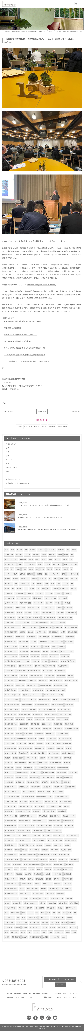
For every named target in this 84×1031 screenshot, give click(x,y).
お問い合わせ (69, 705)
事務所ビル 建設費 (10, 748)
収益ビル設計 (50, 893)
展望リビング (59, 932)
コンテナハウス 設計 (71, 627)
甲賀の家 (29, 719)
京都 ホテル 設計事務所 (60, 700)
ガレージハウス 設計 (65, 714)
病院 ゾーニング (10, 772)
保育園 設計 (66, 782)
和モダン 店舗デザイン (68, 661)
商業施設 (34, 579)
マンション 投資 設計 (29, 792)
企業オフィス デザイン (25, 806)
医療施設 (17, 927)
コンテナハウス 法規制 (22, 622)
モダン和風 (8, 927)
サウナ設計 (29, 593)
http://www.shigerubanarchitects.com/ (41, 284)
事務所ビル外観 (9, 598)
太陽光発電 (45, 922)
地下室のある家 (37, 714)
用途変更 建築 (24, 656)
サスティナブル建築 (11, 574)
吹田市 (74, 932)
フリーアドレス (43, 918)
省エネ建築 (8, 850)
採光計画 (23, 869)
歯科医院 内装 (20, 685)
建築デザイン (58, 879)
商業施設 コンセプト (69, 816)
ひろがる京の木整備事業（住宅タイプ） (19, 341)
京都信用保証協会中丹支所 (28, 855)
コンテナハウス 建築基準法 (40, 622)
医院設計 (66, 806)
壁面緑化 (69, 918)
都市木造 (73, 588)
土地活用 (31, 743)
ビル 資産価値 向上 (38, 830)
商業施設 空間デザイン (39, 821)
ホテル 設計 (60, 613)
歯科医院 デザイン (32, 685)
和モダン (19, 588)
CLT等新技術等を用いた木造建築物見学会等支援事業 (24, 354)
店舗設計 (65, 569)
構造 (64, 913)
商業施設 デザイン (55, 816)
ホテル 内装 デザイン (48, 613)
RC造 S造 (68, 748)
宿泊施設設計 (9, 608)
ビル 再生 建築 (9, 830)
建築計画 (42, 758)
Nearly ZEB (48, 845)
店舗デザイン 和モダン (25, 666)
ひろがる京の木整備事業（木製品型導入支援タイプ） (25, 348)
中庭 (18, 918)
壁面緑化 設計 (9, 840)
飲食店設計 (19, 874)
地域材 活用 (67, 763)
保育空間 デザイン (59, 787)
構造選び (62, 647)
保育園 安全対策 (23, 787)
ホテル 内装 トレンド (36, 676)
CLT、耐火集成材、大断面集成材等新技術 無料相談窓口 (26, 361)
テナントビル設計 (38, 893)
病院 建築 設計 (50, 768)
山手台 (50, 932)
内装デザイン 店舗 (62, 719)
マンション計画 (21, 743)
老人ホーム (8, 584)
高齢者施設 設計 (31, 637)
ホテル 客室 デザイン (33, 618)
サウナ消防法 (39, 593)
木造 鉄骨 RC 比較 (46, 627)
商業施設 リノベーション (12, 835)
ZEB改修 (19, 613)
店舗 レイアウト (47, 724)
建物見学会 (19, 555)
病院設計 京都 (73, 772)
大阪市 (31, 559)
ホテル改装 (33, 898)
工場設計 (60, 908)
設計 (50, 579)
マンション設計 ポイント (12, 792)
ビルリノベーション (33, 608)
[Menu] (80, 3)
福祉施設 (64, 922)
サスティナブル (34, 922)
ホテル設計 (66, 603)
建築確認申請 (67, 743)
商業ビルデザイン (25, 893)
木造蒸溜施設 (17, 864)
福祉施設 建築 (20, 637)
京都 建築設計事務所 (11, 632)
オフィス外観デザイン (23, 598)
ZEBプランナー (58, 845)
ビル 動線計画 (58, 729)
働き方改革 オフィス (36, 802)
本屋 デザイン (39, 734)
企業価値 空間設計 (70, 840)
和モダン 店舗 (68, 879)
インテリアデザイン (65, 889)
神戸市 (37, 559)
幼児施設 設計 (47, 787)
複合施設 (39, 584)
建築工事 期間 (52, 903)
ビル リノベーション (67, 651)
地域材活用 (53, 860)
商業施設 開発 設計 (10, 826)
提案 (75, 913)
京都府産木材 (43, 860)
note (7, 471)
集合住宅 (25, 937)
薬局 (43, 588)
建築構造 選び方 (53, 632)
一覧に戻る (42, 411)
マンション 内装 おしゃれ (12, 695)
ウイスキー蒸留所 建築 (47, 777)
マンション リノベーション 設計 (55, 690)
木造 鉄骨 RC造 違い (11, 651)
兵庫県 (65, 559)
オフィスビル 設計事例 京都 (47, 710)
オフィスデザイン (10, 564)
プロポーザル (25, 579)
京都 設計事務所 (23, 642)
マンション (74, 579)
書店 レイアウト (10, 739)
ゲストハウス (64, 588)
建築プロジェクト (71, 908)
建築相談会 (23, 559)
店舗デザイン (50, 719)
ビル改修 (59, 608)
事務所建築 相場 (39, 748)
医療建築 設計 (9, 777)
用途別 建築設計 (72, 632)
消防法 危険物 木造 (20, 763)
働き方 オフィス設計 (64, 710)
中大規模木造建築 (43, 855)
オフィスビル (55, 937)
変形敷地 (52, 927)
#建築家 (52, 426)
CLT (71, 569)
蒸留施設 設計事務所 (33, 782)
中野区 (24, 569)
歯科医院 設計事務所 (56, 680)
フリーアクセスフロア (57, 918)
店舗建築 (48, 879)
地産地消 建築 (9, 768)
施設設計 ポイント (10, 642)
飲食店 (56, 579)
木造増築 (7, 864)
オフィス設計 (63, 598)
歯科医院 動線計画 (45, 685)
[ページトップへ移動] (80, 982)
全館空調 (46, 937)
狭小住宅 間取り (59, 864)
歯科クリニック (57, 564)
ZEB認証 (24, 850)
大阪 (6, 550)
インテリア (41, 550)
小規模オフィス (24, 584)
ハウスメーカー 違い (31, 758)
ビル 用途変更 (69, 826)
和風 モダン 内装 (40, 666)
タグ (52, 922)
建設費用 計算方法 (10, 753)
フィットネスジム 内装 (56, 642)
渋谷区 (31, 569)
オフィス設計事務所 (66, 802)
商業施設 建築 (47, 729)
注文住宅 (27, 555)
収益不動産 (40, 743)
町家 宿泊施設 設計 (57, 705)
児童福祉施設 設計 (57, 637)
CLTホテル (58, 603)
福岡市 (50, 559)
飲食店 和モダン (63, 666)
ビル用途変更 (68, 608)
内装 (15, 584)
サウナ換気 (58, 593)
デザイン (30, 913)
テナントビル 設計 (35, 729)
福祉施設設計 (9, 637)
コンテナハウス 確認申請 (58, 622)
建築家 (44, 555)
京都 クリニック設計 (11, 816)
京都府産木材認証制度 (12, 328)
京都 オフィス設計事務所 (29, 710)
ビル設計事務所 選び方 (71, 729)
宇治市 (44, 559)
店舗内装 (41, 739)
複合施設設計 (60, 893)
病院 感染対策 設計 (23, 772)
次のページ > (75, 411)
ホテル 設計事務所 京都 (42, 705)
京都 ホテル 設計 (10, 618)
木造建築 (49, 569)
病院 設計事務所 (61, 772)
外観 (26, 550)
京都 (6, 913)
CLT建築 (63, 632)
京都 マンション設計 (28, 797)
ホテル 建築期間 (39, 908)
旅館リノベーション (57, 898)
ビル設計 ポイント (10, 729)
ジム (26, 588)
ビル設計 (47, 564)
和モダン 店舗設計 (10, 666)
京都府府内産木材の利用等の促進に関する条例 (59, 251)
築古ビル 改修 (58, 826)
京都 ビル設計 (9, 734)
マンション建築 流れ (65, 739)
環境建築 (17, 850)
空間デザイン (53, 889)
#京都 (44, 426)
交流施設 (15, 579)
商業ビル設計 (69, 724)
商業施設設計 (39, 879)
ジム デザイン (69, 642)
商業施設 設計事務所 (55, 821)
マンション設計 (9, 743)
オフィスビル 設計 (10, 908)
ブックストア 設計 (62, 734)
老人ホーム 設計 (10, 680)
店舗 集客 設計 (35, 724)
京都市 (74, 550)
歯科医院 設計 (43, 680)
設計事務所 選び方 (54, 753)
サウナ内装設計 (19, 593)
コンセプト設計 (38, 603)
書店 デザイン (50, 734)
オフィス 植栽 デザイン (23, 840)
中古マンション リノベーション (32, 695)
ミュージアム (51, 550)
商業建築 (22, 879)
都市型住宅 (69, 864)
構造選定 (45, 651)
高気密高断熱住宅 (35, 937)
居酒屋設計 (67, 874)
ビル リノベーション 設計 (44, 826)
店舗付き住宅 (16, 937)
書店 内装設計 (28, 734)
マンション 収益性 (57, 792)
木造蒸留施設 (34, 777)
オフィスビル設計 (30, 564)
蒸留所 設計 (67, 758)
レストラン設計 (57, 874)
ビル (7, 452)
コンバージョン (9, 922)
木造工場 (59, 777)
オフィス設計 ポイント (62, 797)
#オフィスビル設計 (31, 426)
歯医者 (7, 588)
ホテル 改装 (23, 676)
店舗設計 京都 (21, 671)
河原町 (18, 569)
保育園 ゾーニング (10, 787)
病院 (52, 584)
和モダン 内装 (51, 666)
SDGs (71, 559)
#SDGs (19, 426)
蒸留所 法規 (8, 763)
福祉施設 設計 (61, 676)
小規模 (47, 584)
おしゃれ (19, 550)
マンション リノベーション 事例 (53, 695)
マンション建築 (51, 739)
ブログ (4, 403)
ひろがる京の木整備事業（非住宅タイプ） (20, 334)
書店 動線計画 (21, 739)
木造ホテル (49, 603)
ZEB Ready (39, 845)
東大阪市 (25, 927)
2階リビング (73, 927)
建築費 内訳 (59, 748)
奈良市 (7, 937)
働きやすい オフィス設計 (55, 840)
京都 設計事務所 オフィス (26, 845)
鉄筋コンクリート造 (11, 559)
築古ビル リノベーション (26, 826)
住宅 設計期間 (63, 903)
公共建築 (55, 588)
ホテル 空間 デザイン (48, 618)
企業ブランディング (11, 603)
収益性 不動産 (65, 656)
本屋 (72, 584)
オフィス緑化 (47, 835)
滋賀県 (23, 932)
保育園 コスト (71, 787)
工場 (33, 584)
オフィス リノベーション (53, 830)
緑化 (48, 588)
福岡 (6, 932)
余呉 (46, 574)
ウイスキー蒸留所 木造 (54, 758)
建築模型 (30, 574)
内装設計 (54, 647)
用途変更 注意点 (10, 661)
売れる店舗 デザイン (11, 724)
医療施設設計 (28, 768)
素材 (48, 913)
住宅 (7, 448)
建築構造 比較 (58, 627)
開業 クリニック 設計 (49, 811)
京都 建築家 (57, 869)
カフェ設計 (46, 874)
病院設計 (18, 768)
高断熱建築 (44, 850)
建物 (53, 913)
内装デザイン (64, 579)
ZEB (36, 569)
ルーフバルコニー (35, 927)
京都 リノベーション (23, 661)
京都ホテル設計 (20, 608)
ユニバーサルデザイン (70, 564)
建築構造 (22, 632)
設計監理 (7, 758)
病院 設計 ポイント (21, 777)
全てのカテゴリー (12, 444)
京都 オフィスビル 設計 (12, 710)
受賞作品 (7, 579)
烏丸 (6, 569)
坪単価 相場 (50, 748)
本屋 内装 (19, 734)
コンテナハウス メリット (12, 627)
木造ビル (57, 569)
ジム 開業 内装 (24, 647)
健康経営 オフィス (10, 845)
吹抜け (16, 869)
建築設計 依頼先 (23, 753)
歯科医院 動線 (9, 685)
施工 (36, 913)
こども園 (65, 584)
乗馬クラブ (52, 555)
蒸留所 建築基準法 (55, 763)
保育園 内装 (45, 782)
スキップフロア (62, 927)
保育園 (60, 555)
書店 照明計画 (32, 739)
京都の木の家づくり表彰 (29, 860)
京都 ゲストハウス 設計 (12, 705)
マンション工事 (56, 743)
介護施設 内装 (21, 680)
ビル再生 (36, 613)
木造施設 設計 (9, 782)
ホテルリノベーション (11, 898)
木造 (72, 555)
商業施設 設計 (58, 724)
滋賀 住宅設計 (20, 719)
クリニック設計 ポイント (54, 806)
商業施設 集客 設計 (10, 821)
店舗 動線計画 (24, 724)
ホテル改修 (24, 898)
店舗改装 (30, 879)
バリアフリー (9, 555)
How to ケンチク (11, 467)
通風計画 (31, 869)
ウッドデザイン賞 (72, 574)
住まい (43, 913)
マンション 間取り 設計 (12, 797)
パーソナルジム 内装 (11, 647)
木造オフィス (63, 860)
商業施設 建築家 (68, 821)
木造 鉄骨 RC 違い (41, 632)
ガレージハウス (9, 918)
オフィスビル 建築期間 (25, 908)
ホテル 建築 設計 (60, 671)
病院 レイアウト (36, 772)
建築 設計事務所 (35, 651)
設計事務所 (36, 555)
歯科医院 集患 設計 (10, 690)
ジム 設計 (46, 647)
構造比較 (30, 632)
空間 (23, 913)
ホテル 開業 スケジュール (64, 618)
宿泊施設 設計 (54, 661)
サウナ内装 (8, 593)
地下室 (30, 932)
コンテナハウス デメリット (31, 627)
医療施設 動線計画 (62, 768)
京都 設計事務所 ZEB (11, 855)
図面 (69, 913)
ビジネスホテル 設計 (11, 676)
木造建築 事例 (74, 860)
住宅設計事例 (9, 719)
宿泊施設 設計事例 (27, 705)
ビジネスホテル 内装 (34, 671)
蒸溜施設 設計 (51, 908)
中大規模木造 (55, 651)
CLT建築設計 (38, 574)
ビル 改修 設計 (35, 656)
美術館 (42, 569)
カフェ (64, 937)
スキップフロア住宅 (51, 714)
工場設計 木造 (20, 782)
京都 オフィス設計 (10, 806)
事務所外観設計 (37, 598)
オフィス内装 (24, 802)
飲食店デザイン (68, 869)
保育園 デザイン (56, 782)
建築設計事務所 (15, 913)
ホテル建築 (69, 898)
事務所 (12, 550)
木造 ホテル (35, 661)
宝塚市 (44, 932)
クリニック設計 (39, 768)
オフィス (9, 460)
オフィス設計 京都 (10, 714)
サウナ (32, 588)
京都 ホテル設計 (49, 676)
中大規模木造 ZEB (66, 850)
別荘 (63, 574)
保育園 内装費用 (35, 787)
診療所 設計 (36, 811)
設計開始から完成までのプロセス (17, 483)
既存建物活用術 (9, 613)
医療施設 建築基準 (48, 772)
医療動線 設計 (62, 811)
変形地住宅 (48, 869)
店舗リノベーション (11, 879)
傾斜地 (68, 932)
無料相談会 (61, 550)
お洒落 (40, 564)
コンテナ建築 (9, 622)
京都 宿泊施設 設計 (44, 700)
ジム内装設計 (43, 642)
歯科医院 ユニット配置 (60, 685)
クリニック (42, 579)
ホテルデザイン (44, 898)
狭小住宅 (32, 550)
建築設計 (7, 903)
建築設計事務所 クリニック (28, 816)
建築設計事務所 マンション (44, 797)
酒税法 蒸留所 (33, 763)
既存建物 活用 (54, 656)
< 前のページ (8, 411)
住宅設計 (22, 574)
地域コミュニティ (22, 922)
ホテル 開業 (21, 618)
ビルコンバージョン (48, 608)
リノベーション (32, 918)
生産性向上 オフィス (51, 802)
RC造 (47, 743)
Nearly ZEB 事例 (34, 850)
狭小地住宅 (8, 869)
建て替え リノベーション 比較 (31, 835)
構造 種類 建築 (24, 651)
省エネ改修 (27, 613)
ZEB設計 (67, 845)
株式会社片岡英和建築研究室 (32, 864)
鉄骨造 (66, 555)
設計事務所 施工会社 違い (38, 753)
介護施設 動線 (32, 680)
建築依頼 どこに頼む (68, 753)
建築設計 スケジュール (30, 903)
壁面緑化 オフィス (58, 835)
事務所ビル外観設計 (25, 603)
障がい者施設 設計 (44, 637)
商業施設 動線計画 (24, 821)
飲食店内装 (28, 874)
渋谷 (11, 569)
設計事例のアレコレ (13, 479)
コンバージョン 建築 (11, 656)
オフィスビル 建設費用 (25, 748)
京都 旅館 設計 (73, 700)
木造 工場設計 (43, 763)
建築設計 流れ (17, 903)
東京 (23, 918)
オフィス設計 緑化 (72, 835)
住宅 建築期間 (73, 903)
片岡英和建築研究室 (25, 714)
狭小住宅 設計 (47, 864)
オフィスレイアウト (11, 802)
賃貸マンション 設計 (44, 792)
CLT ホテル (45, 661)
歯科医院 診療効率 (24, 690)
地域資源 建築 (68, 777)
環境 (59, 913)
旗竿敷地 (36, 932)
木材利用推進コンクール (12, 860)
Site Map (73, 997)
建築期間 (42, 903)
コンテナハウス (54, 574)
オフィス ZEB (54, 850)
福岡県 (20, 564)
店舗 (7, 456)
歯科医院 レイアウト (71, 680)
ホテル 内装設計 (47, 671)
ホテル (58, 584)
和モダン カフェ (10, 671)
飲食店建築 (37, 874)
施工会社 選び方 (18, 758)
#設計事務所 (63, 426)
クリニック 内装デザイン (23, 811)
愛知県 (45, 927)
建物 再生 (45, 656)
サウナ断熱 (49, 593)
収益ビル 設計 (23, 729)
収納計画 (39, 869)
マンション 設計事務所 (12, 700)
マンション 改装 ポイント (28, 700)
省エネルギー (14, 932)
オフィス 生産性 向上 (38, 840)
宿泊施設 (72, 922)
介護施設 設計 (70, 637)
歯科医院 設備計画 (37, 690)
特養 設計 (70, 676)
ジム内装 (33, 642)
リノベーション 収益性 (23, 830)
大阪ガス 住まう (39, 719)
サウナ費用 (67, 593)
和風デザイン (68, 884)
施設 (7, 463)
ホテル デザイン (71, 613)
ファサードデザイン (50, 598)
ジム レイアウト (36, 647)
